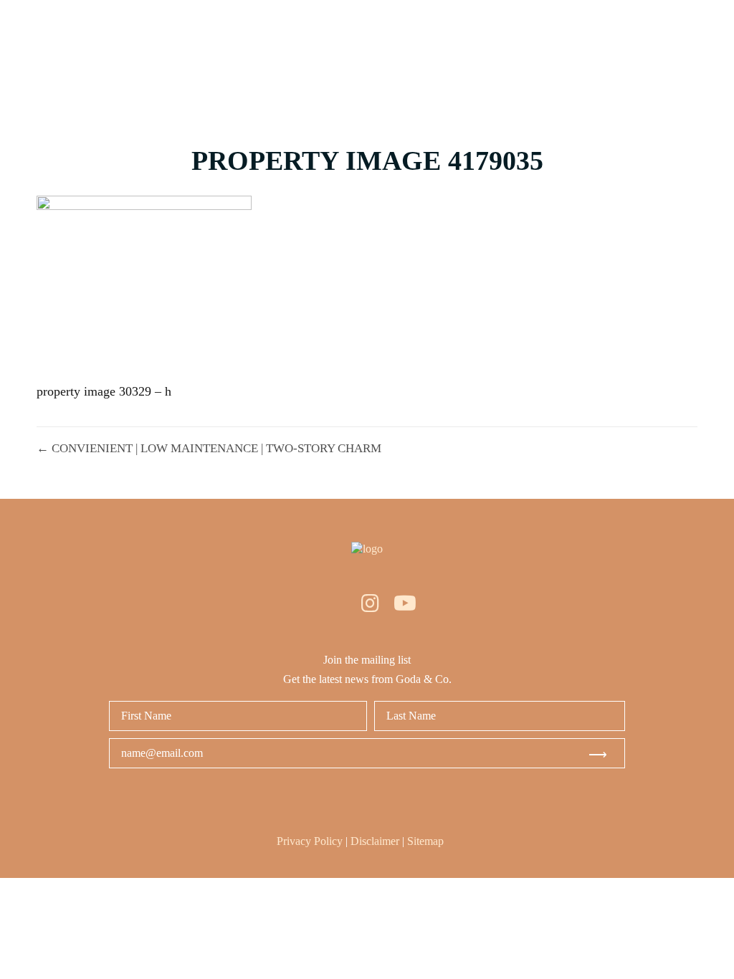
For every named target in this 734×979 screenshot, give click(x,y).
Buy (372, 55)
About (569, 55)
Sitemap (425, 841)
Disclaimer (375, 841)
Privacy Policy (310, 841)
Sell (499, 55)
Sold (435, 55)
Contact (654, 55)
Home (307, 55)
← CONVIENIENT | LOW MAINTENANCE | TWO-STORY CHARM (209, 448)
